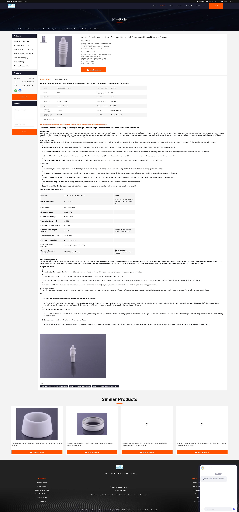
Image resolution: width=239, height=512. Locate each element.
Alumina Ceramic (30, 29)
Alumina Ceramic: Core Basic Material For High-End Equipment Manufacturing (198, 444)
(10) (21, 58)
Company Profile (197, 482)
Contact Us (189, 6)
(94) (21, 41)
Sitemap (197, 497)
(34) (21, 45)
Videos (171, 6)
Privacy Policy (197, 501)
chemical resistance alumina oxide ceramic (54, 386)
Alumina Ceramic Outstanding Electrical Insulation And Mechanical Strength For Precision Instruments (147, 444)
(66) (23, 49)
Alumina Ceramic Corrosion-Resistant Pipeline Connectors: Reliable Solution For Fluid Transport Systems (89, 444)
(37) (24, 53)
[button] (14, 428)
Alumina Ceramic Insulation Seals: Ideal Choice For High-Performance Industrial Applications (34, 444)
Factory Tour (197, 486)
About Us (179, 6)
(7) (19, 62)
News (197, 494)
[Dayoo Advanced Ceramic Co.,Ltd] (12, 6)
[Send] (234, 509)
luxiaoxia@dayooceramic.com (208, 1)
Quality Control (197, 490)
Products (162, 6)
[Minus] (234, 468)
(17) (21, 66)
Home (154, 6)
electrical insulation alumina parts (80, 386)
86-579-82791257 (227, 1)
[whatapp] (16, 91)
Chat (216, 6)
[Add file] (202, 509)
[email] (20, 91)
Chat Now (24, 97)
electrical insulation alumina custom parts (105, 386)
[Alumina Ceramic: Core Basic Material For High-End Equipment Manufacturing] (202, 424)
